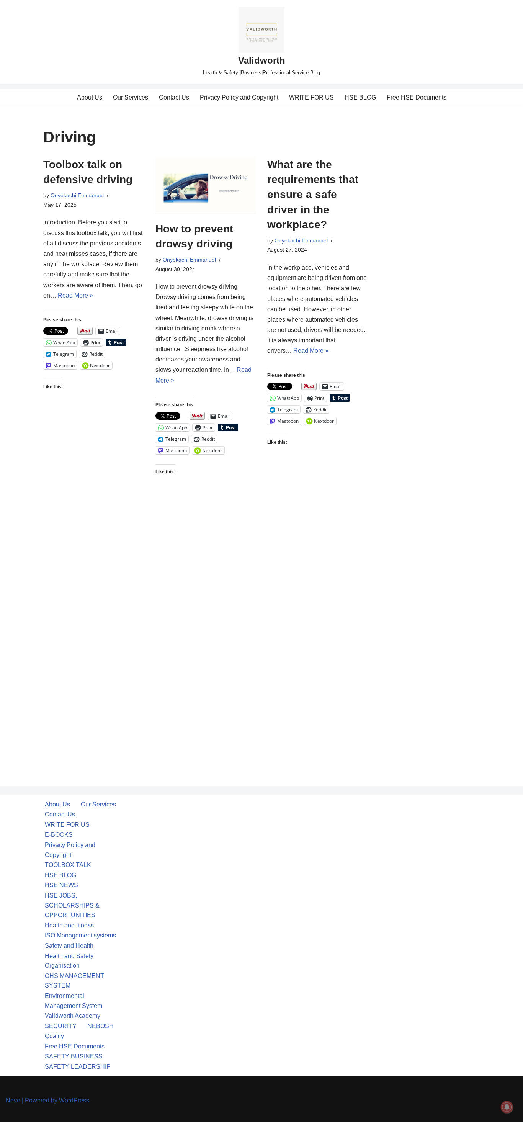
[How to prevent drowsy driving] (205, 185)
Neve (13, 1100)
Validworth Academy (72, 1015)
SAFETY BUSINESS (74, 1056)
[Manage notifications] (507, 1107)
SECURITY (61, 1026)
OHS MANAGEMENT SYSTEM (74, 981)
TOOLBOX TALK (68, 865)
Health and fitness (69, 925)
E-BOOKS (59, 834)
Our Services (130, 97)
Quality (54, 1036)
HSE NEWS (61, 885)
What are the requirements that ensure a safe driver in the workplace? (312, 195)
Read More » (75, 295)
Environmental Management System (73, 1001)
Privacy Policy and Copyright (239, 97)
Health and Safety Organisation (69, 961)
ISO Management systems (80, 935)
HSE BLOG (360, 97)
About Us (89, 97)
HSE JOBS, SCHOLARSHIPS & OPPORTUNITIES (72, 905)
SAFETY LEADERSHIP (78, 1066)
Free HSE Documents (416, 97)
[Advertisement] (93, 533)
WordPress (74, 1100)
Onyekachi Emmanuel (77, 195)
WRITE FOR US (311, 97)
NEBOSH (100, 1026)
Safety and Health (69, 945)
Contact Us (174, 97)
